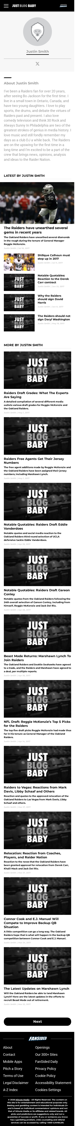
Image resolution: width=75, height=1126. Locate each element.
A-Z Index (10, 1090)
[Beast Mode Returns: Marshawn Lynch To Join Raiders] (37, 645)
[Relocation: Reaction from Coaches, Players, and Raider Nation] (37, 843)
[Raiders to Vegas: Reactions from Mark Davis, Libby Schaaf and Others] (37, 777)
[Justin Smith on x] (37, 64)
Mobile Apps (12, 1062)
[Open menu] (6, 5)
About (7, 1047)
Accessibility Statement (53, 1083)
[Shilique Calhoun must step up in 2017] (37, 262)
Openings (42, 1047)
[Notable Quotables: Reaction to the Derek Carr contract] (37, 282)
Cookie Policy (45, 1076)
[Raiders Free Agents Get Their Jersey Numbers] (37, 448)
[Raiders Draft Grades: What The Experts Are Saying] (37, 382)
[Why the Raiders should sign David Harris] (37, 302)
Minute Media (22, 1100)
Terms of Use (13, 1076)
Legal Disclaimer (15, 1083)
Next (37, 1021)
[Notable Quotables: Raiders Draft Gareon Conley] (37, 580)
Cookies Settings (48, 1090)
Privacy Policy (45, 1069)
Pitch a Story (12, 1069)
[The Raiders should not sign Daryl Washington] (37, 322)
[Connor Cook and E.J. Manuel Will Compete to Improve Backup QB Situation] (37, 910)
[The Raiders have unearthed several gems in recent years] (37, 216)
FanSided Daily (46, 1062)
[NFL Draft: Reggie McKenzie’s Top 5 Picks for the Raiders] (37, 711)
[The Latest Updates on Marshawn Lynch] (37, 976)
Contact (9, 1054)
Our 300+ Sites (46, 1054)
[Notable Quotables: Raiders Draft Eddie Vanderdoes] (37, 514)
